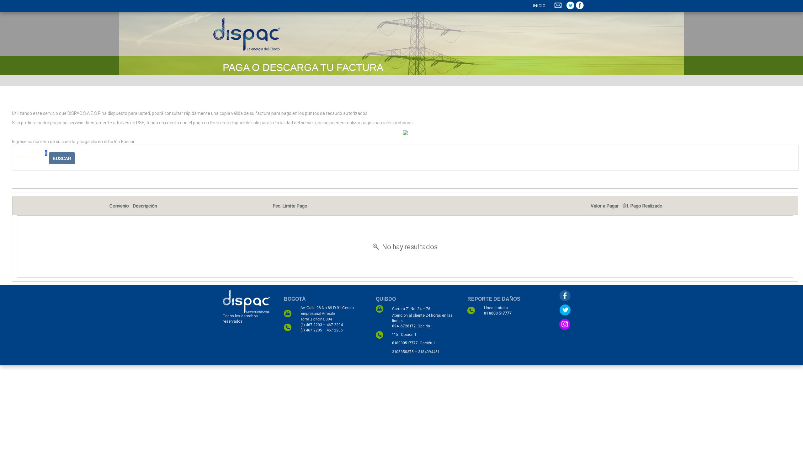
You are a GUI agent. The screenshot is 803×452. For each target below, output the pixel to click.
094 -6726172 (404, 326)
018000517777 (405, 343)
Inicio (539, 5)
